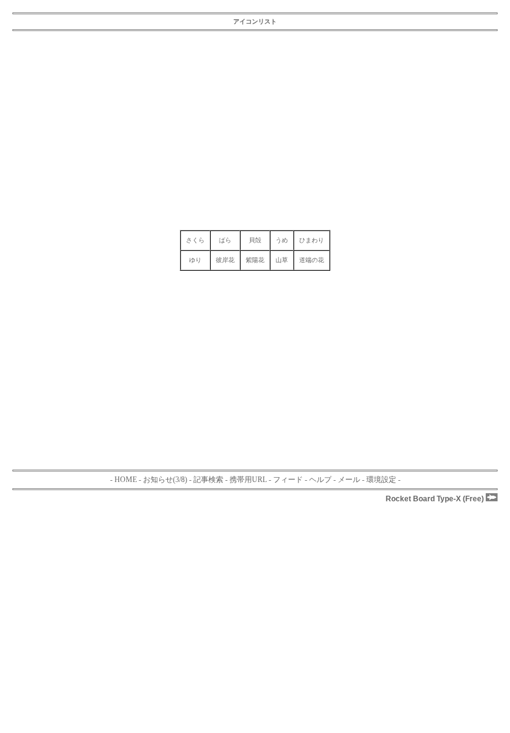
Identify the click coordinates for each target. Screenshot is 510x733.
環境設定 (381, 479)
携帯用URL (248, 479)
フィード (288, 479)
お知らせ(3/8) (165, 479)
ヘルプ (320, 479)
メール (349, 479)
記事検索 (208, 479)
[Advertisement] (255, 130)
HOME (125, 479)
